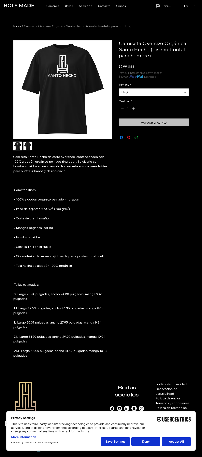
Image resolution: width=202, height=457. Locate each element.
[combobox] (154, 92)
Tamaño (125, 84)
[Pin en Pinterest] (128, 137)
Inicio (17, 26)
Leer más (150, 76)
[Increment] (133, 108)
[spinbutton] (127, 108)
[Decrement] (121, 108)
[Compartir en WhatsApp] (136, 137)
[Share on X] (143, 137)
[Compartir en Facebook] (121, 137)
